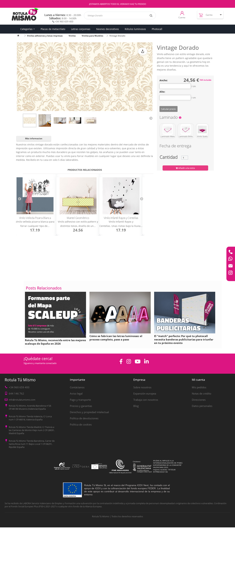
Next (151, 118)
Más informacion (33, 138)
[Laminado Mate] (167, 129)
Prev (19, 198)
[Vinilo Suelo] (202, 129)
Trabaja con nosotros (145, 399)
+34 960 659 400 (64, 21)
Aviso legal (76, 393)
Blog (136, 406)
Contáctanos (77, 387)
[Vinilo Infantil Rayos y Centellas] (120, 195)
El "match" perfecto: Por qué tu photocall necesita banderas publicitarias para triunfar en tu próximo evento (183, 339)
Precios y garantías (81, 406)
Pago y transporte (80, 399)
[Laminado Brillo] (186, 129)
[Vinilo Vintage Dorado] (29, 120)
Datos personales (202, 406)
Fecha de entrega (175, 146)
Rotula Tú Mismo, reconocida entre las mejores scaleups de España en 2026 (55, 341)
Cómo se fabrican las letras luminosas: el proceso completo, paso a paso (115, 337)
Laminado (169, 118)
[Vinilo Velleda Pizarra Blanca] (34, 195)
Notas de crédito (201, 393)
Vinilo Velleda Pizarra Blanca (35, 218)
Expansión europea (144, 393)
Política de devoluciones (84, 418)
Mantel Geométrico (78, 218)
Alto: (162, 91)
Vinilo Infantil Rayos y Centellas (121, 218)
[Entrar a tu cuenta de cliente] (182, 12)
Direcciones (199, 399)
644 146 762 (16, 393)
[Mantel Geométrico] (77, 195)
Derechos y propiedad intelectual (89, 412)
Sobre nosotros (142, 387)
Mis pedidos (199, 387)
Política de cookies (81, 424)
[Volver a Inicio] (20, 36)
